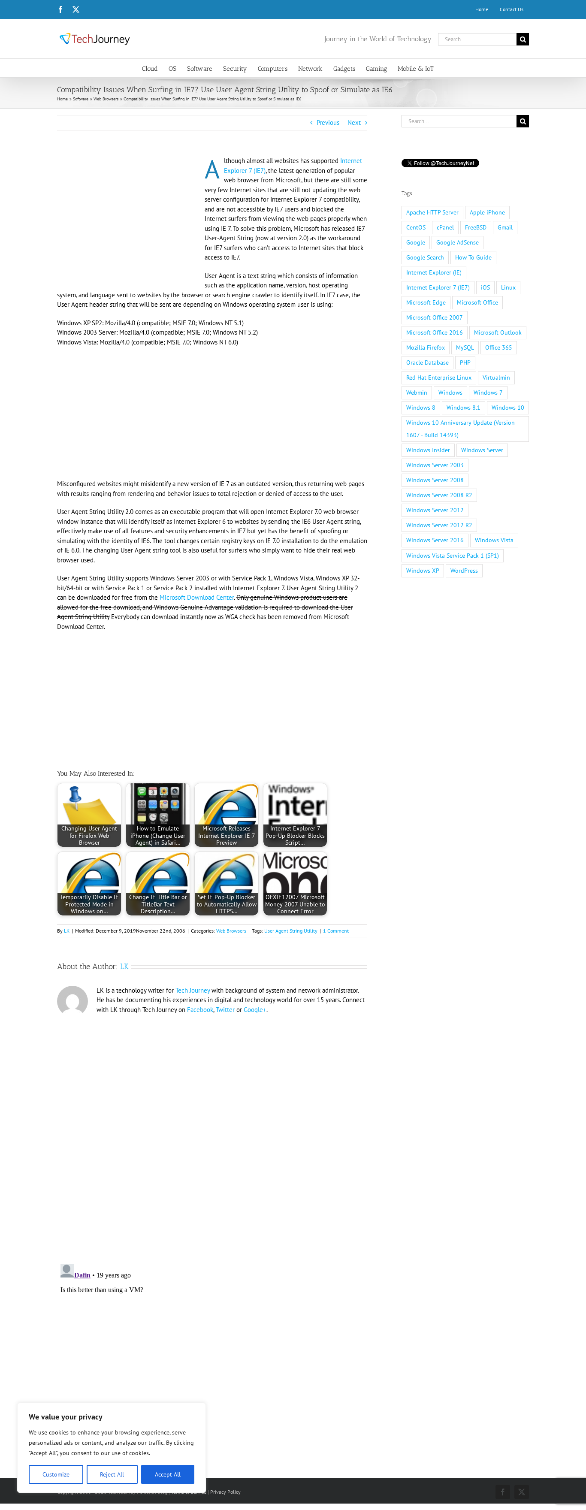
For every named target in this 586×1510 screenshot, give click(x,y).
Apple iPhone (487, 212)
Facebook (200, 1010)
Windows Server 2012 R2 (439, 525)
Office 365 (498, 347)
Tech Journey (192, 990)
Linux (508, 287)
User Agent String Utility (290, 930)
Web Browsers (231, 930)
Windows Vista (494, 540)
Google (415, 242)
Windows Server (482, 450)
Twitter (225, 1010)
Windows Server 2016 (435, 540)
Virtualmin (496, 377)
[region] (111, 1448)
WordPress (464, 570)
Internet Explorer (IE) (434, 272)
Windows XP (422, 570)
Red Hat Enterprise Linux (438, 377)
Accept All (168, 1474)
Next (354, 122)
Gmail (505, 227)
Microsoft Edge (426, 302)
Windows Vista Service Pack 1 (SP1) (452, 555)
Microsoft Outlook (498, 332)
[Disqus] (212, 1135)
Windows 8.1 (463, 407)
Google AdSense (457, 242)
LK (66, 930)
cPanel (445, 227)
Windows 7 (488, 392)
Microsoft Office (477, 302)
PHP (465, 362)
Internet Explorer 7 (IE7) (438, 287)
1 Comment (336, 930)
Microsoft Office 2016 (434, 332)
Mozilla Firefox (425, 347)
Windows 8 (420, 407)
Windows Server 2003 (435, 465)
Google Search (425, 257)
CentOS (416, 227)
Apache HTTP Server (432, 212)
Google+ (255, 1010)
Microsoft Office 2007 (434, 317)
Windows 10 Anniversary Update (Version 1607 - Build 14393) (460, 429)
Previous (328, 122)
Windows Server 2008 (435, 480)
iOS (485, 287)
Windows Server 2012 (435, 510)
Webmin (416, 392)
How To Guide (473, 257)
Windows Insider (428, 450)
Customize (55, 1474)
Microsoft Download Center (197, 597)
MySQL (465, 347)
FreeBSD (475, 227)
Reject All (112, 1474)
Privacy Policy (225, 1492)
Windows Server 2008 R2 (439, 495)
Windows (450, 392)
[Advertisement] (129, 220)
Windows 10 (508, 407)
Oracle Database (427, 362)
